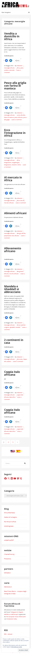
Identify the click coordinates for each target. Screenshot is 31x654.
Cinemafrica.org (9, 554)
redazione (19, 65)
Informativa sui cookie (16, 647)
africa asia (19, 359)
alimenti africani (21, 233)
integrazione (7, 162)
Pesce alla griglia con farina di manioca (15, 85)
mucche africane (14, 274)
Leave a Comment (16, 119)
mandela (17, 327)
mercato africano (9, 203)
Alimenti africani (15, 213)
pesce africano (18, 117)
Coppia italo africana (12, 373)
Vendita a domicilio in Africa (11, 36)
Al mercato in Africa (13, 178)
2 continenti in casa (13, 341)
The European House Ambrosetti (16, 616)
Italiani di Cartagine (10, 517)
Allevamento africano (12, 249)
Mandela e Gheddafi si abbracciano (12, 289)
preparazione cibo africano (11, 235)
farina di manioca (9, 117)
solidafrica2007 (9, 540)
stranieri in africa (16, 165)
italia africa (12, 397)
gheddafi (12, 327)
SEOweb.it (7, 573)
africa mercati (20, 200)
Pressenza (7, 559)
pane (21, 68)
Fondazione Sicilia (12, 619)
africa (18, 68)
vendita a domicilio (9, 70)
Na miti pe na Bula (10, 522)
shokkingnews (9, 526)
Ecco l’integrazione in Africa (14, 132)
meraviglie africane (9, 68)
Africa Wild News (9, 513)
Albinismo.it (8, 587)
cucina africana (21, 115)
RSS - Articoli (8, 634)
